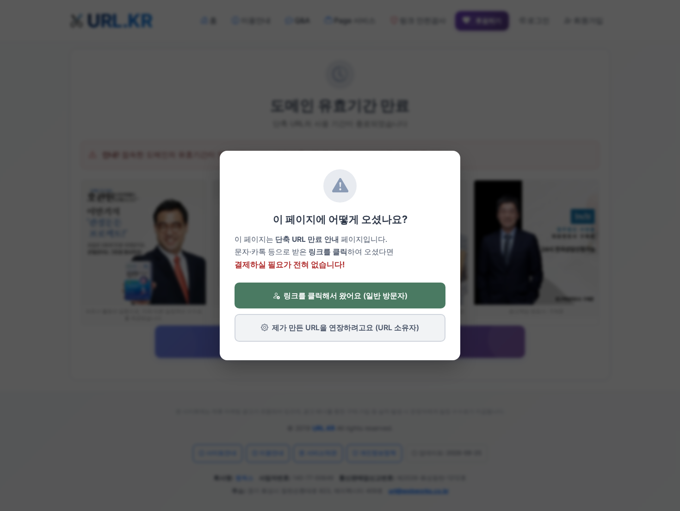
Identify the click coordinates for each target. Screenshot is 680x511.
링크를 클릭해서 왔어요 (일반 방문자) (346, 295)
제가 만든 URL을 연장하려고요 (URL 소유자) (345, 327)
